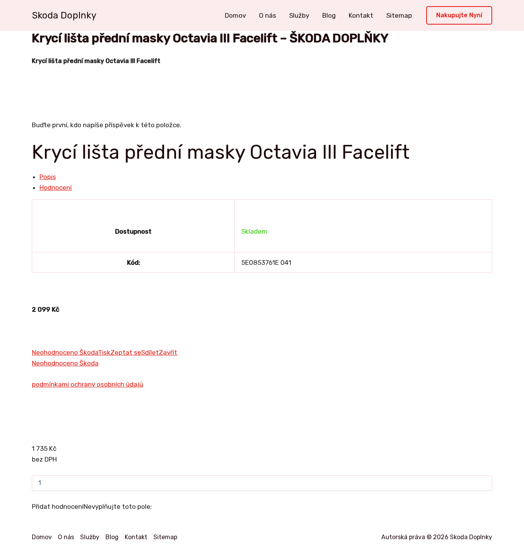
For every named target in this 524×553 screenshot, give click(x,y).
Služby (299, 15)
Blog (329, 15)
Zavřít (168, 352)
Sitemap (399, 15)
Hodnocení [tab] (56, 187)
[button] (459, 15)
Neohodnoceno (55, 352)
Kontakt (361, 15)
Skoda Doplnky (64, 15)
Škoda (88, 352)
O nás (267, 15)
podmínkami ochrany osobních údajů (87, 384)
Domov (235, 15)
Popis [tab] (48, 177)
